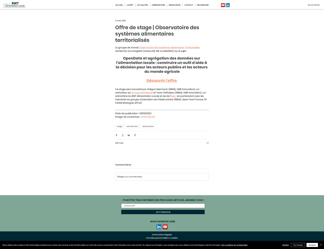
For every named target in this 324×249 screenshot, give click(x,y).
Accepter (312, 245)
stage (119, 126)
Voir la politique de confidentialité (234, 245)
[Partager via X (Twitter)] (122, 135)
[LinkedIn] (228, 5)
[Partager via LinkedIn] (129, 135)
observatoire (148, 126)
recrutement (132, 126)
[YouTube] (223, 5)
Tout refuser (298, 245)
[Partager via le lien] (135, 135)
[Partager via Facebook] (116, 135)
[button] (142, 5)
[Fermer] (320, 245)
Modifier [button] (285, 245)
